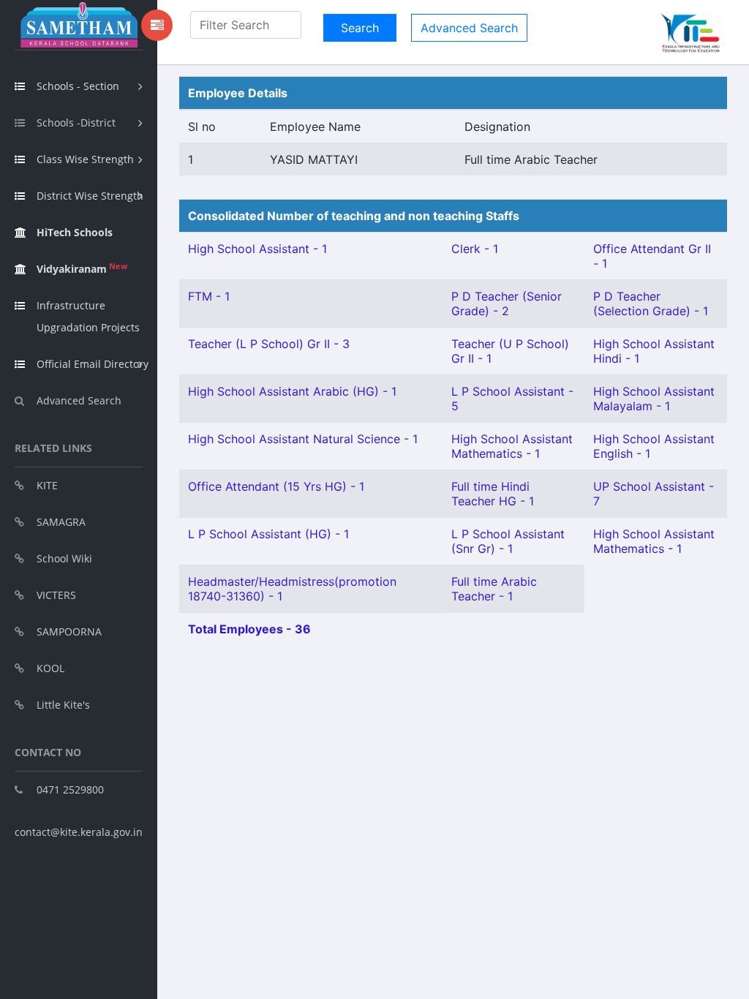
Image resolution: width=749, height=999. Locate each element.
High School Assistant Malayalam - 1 (654, 398)
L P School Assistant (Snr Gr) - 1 (508, 541)
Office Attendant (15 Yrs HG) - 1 (276, 486)
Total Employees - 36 (249, 629)
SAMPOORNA (69, 631)
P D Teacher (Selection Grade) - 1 (650, 303)
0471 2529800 (70, 789)
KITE (47, 485)
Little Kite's (63, 705)
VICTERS (56, 595)
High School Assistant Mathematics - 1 (512, 446)
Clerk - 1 (474, 248)
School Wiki (64, 558)
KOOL (50, 668)
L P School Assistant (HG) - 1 (268, 534)
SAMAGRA (61, 522)
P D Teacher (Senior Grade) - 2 (506, 303)
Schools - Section (78, 86)
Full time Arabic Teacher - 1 (494, 588)
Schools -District (76, 122)
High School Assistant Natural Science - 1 (303, 438)
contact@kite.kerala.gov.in (79, 832)
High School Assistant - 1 (257, 248)
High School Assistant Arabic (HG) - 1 (292, 391)
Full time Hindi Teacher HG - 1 (492, 493)
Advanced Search (79, 400)
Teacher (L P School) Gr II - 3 (269, 343)
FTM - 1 (209, 296)
